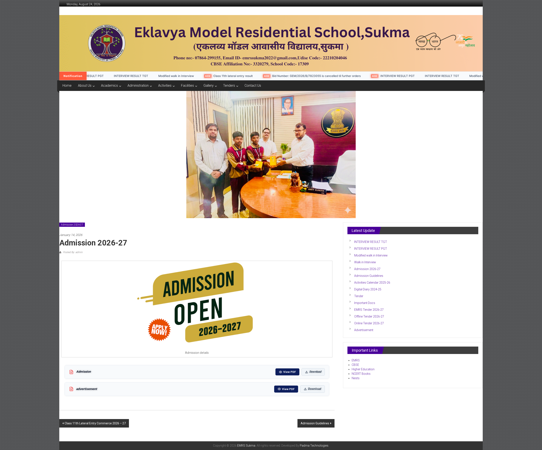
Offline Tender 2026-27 (369, 316)
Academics (109, 86)
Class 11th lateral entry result (207, 76)
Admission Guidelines (315, 423)
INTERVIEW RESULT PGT (372, 76)
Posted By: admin (72, 252)
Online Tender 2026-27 (369, 323)
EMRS (356, 360)
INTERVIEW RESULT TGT (105, 76)
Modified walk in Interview (150, 76)
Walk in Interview (365, 262)
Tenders (229, 86)
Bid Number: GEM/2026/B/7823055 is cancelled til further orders (291, 76)
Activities (164, 86)
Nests (356, 378)
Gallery (208, 86)
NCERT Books (361, 373)
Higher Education (363, 369)
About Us (84, 86)
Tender (358, 296)
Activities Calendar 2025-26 (372, 282)
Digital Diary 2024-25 (367, 289)
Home (67, 86)
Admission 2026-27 (72, 224)
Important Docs (364, 303)
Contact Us (253, 86)
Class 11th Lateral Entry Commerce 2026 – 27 (95, 423)
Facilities (187, 86)
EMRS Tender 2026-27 (369, 309)
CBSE (355, 364)
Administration (138, 86)
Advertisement (363, 330)
